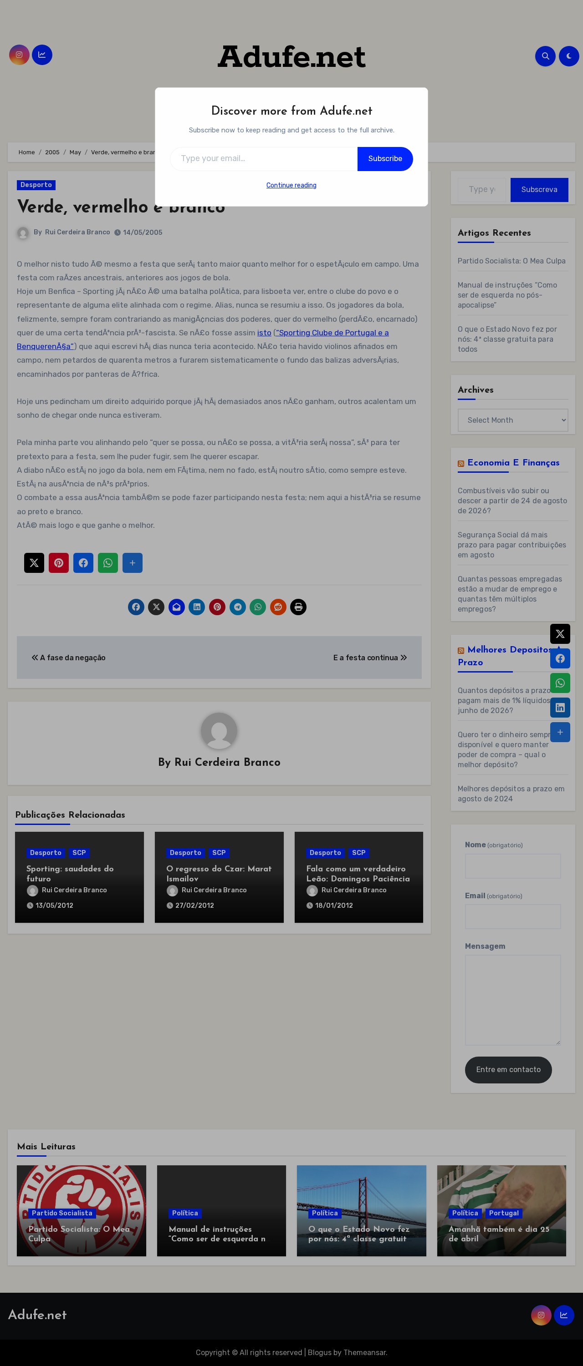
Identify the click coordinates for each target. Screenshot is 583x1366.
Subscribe (385, 158)
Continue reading (291, 185)
